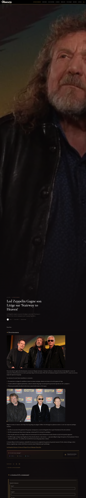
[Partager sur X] (16, 464)
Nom (12, 486)
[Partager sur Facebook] (13, 464)
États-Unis (38, 447)
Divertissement (16, 297)
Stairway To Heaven (18, 447)
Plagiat (25, 447)
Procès (29, 447)
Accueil (9, 297)
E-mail (12, 492)
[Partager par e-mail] (19, 464)
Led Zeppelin (10, 447)
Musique (34, 447)
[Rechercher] (83, 2)
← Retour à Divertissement (13, 467)
